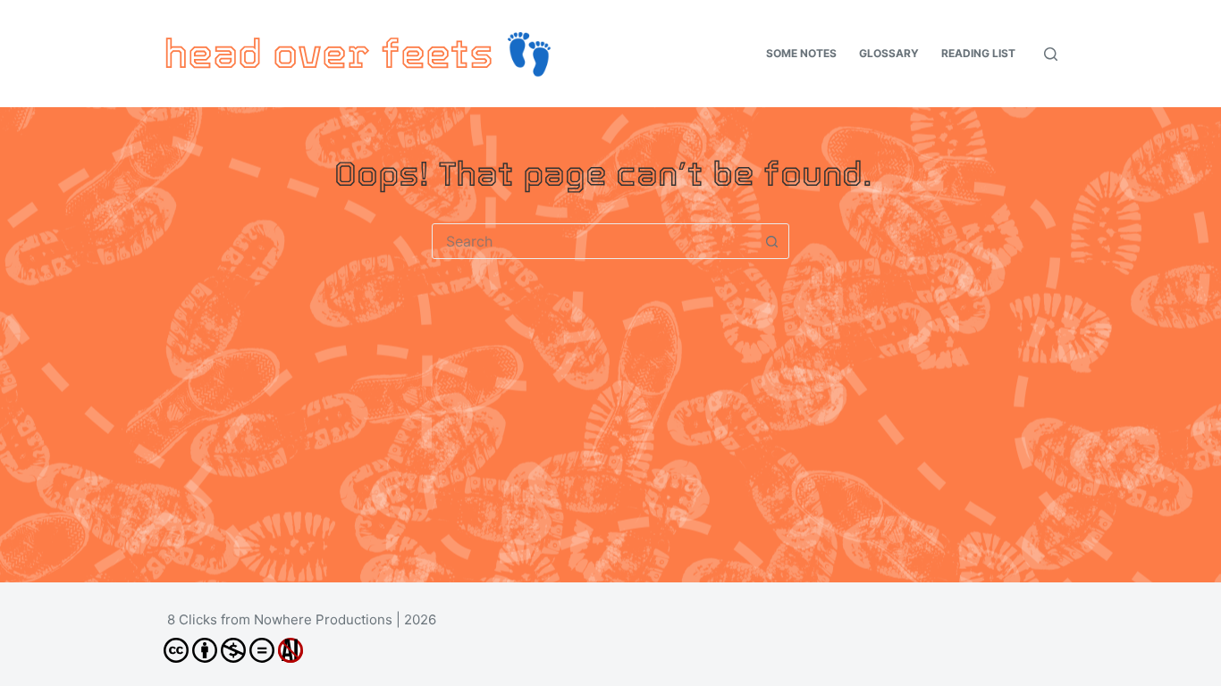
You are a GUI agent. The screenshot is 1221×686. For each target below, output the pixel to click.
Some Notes (801, 53)
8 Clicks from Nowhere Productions (279, 619)
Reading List (978, 53)
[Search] (1050, 54)
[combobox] (593, 241)
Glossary (889, 53)
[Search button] (771, 241)
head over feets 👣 (359, 53)
